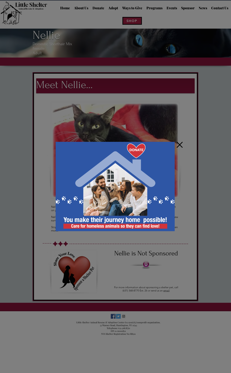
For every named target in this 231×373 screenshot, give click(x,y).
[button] (180, 145)
